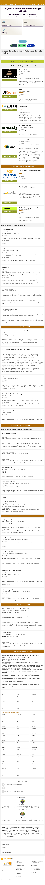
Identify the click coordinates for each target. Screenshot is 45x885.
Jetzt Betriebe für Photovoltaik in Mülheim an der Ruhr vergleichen (22, 166)
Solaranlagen (36, 657)
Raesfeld (33, 721)
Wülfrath (3, 742)
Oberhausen (4, 714)
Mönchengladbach (34, 747)
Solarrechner (41, 4)
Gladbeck (3, 735)
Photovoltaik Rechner (6, 847)
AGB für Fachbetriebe (35, 869)
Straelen (33, 761)
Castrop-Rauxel (19, 754)
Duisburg (3, 716)
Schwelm (18, 747)
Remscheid (18, 768)
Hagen (33, 754)
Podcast (17, 861)
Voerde (3, 749)
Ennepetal (18, 770)
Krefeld (3, 761)
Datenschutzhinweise (35, 866)
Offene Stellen (34, 865)
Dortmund (33, 742)
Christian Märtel (19, 681)
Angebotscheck (31, 4)
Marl (17, 721)
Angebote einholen (5, 844)
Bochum (3, 756)
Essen (3, 719)
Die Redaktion (19, 859)
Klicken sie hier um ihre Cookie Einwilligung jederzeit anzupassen (10, 879)
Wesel (18, 749)
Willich (18, 735)
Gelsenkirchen (4, 728)
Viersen (33, 740)
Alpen (18, 742)
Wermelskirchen (34, 726)
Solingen (18, 740)
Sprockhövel (19, 714)
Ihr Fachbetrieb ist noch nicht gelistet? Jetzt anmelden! (22, 651)
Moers (3, 733)
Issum (18, 761)
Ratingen (3, 726)
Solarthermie (22, 4)
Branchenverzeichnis (20, 868)
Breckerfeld (33, 770)
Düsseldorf (3, 763)
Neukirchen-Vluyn (4, 754)
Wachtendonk (34, 728)
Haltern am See (34, 749)
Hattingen (3, 740)
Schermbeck (19, 723)
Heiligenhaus (4, 723)
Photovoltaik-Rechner (20, 864)
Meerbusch (3, 747)
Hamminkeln (34, 733)
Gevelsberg (18, 763)
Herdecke (33, 723)
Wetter (18, 775)
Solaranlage (19, 678)
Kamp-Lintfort (4, 768)
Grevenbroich (34, 768)
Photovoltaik (4, 4)
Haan (2, 775)
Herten (3, 770)
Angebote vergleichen (6, 850)
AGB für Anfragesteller (35, 868)
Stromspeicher (13, 4)
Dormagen (33, 714)
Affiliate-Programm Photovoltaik (35, 863)
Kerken (18, 756)
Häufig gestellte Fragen (6, 852)
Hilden (18, 733)
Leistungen (33, 859)
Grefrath (33, 756)
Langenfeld (33, 716)
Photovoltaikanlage (30, 665)
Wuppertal (18, 719)
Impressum (33, 872)
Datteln (33, 763)
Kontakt (32, 871)
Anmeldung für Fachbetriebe (37, 861)
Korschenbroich (34, 719)
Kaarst (18, 726)
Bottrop (3, 721)
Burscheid (33, 735)
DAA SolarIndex (19, 862)
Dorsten (18, 716)
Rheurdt (18, 728)
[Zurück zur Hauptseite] (7, 859)
